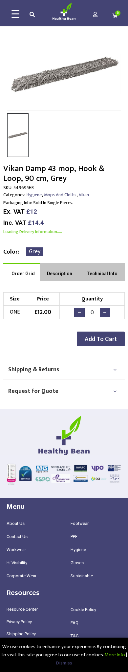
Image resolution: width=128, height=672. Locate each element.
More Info (115, 655)
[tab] (21, 272)
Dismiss (64, 663)
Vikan (84, 195)
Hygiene (34, 195)
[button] (101, 339)
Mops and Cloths (60, 195)
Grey (34, 251)
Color (10, 252)
